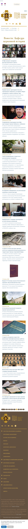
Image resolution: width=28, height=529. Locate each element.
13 (14, 409)
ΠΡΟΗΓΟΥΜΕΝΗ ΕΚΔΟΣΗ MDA (10, 488)
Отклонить (10, 526)
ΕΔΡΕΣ (5, 478)
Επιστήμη (14, 28)
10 (11, 409)
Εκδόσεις (6, 450)
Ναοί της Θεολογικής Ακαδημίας (12, 431)
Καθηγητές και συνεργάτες (10, 469)
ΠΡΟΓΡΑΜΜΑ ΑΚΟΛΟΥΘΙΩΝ (10, 434)
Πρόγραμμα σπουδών (9, 463)
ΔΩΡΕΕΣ (5, 491)
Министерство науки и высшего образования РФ (12, 517)
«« (6, 409)
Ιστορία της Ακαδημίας (9, 437)
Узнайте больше (15, 506)
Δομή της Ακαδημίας (9, 466)
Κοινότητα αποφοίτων (9, 447)
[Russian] (2, 3)
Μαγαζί (5, 440)
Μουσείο (5, 444)
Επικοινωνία (6, 456)
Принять (4, 526)
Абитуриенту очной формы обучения (13, 459)
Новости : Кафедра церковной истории (9, 30)
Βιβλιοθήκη (6, 453)
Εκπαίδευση (6, 475)
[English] (5, 3)
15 (18, 409)
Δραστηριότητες (7, 485)
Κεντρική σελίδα (5, 28)
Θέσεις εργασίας (7, 472)
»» (23, 409)
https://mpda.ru (19, 514)
